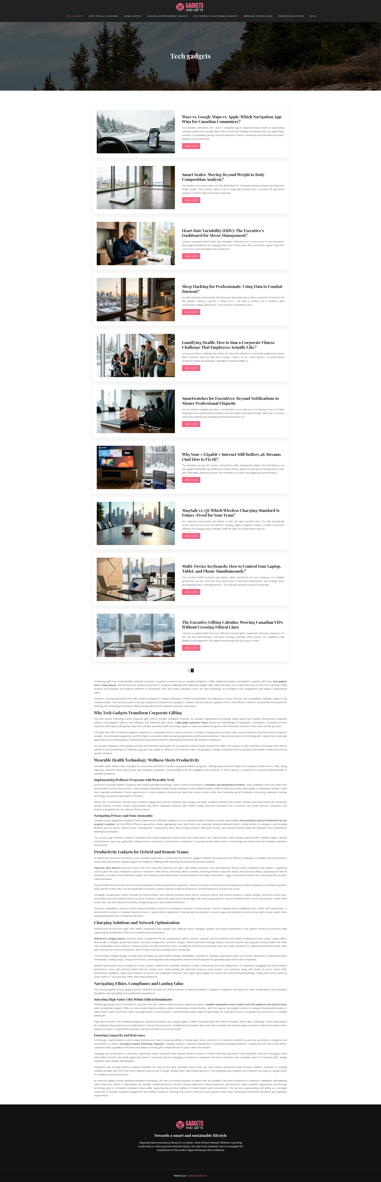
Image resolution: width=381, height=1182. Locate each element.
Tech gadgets (75, 16)
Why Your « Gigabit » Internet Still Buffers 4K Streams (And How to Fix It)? (231, 457)
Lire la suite (191, 146)
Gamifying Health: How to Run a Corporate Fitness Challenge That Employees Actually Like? (228, 345)
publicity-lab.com (197, 1175)
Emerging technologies (258, 16)
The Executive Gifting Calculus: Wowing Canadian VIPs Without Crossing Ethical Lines (232, 624)
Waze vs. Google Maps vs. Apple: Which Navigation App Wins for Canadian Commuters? (231, 119)
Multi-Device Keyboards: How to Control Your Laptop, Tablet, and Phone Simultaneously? (231, 568)
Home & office (132, 16)
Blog (313, 16)
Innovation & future (291, 16)
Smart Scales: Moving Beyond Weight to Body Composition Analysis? (223, 177)
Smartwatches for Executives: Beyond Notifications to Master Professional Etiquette (230, 401)
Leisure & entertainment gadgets (167, 16)
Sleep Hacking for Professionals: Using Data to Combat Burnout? (232, 289)
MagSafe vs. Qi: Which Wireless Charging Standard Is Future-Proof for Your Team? (230, 513)
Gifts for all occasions (103, 16)
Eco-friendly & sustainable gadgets (216, 16)
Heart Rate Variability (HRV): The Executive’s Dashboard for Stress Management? (223, 233)
